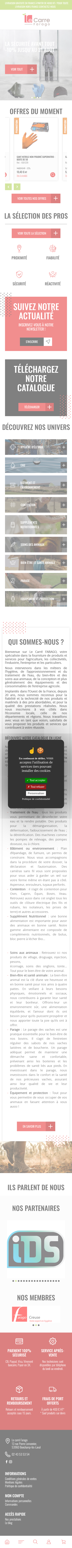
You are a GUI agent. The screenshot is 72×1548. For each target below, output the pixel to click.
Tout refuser (37, 786)
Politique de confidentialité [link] (36, 799)
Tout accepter (37, 780)
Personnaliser (36, 793)
